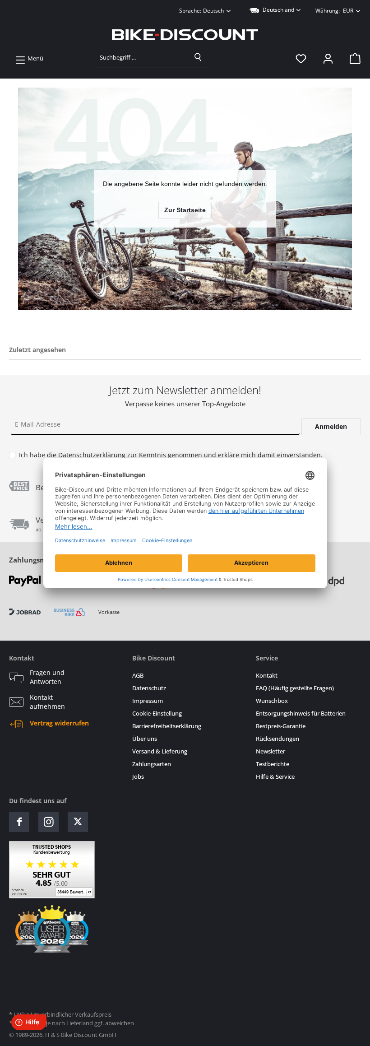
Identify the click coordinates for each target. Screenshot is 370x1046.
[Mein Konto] (328, 59)
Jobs (138, 777)
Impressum (147, 701)
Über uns (144, 739)
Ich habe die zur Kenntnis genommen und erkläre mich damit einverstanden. (171, 455)
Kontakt (267, 675)
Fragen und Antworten (47, 677)
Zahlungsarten (151, 764)
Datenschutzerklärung (91, 455)
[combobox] (142, 57)
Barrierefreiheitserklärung (166, 726)
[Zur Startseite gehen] (185, 34)
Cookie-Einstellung (157, 713)
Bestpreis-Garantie (280, 726)
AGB (137, 675)
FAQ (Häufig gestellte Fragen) (295, 688)
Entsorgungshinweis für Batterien (301, 713)
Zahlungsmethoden (42, 559)
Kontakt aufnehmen (47, 702)
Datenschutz (149, 688)
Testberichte (272, 764)
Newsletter (270, 751)
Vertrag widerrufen (59, 723)
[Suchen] (198, 57)
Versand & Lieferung (159, 751)
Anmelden (331, 426)
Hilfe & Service (275, 777)
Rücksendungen (277, 739)
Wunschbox (272, 701)
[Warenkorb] (352, 59)
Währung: (334, 10)
